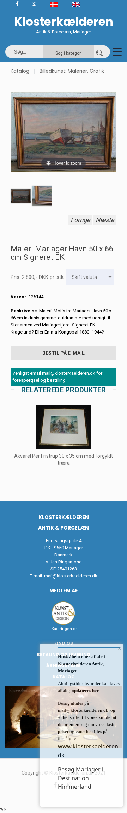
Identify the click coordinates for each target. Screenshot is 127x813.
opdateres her (85, 690)
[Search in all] (99, 51)
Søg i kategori (68, 53)
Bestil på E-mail (63, 353)
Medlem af (63, 590)
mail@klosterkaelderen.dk (70, 576)
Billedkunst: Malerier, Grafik (72, 70)
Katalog (20, 70)
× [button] (119, 648)
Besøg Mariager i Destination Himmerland (80, 777)
